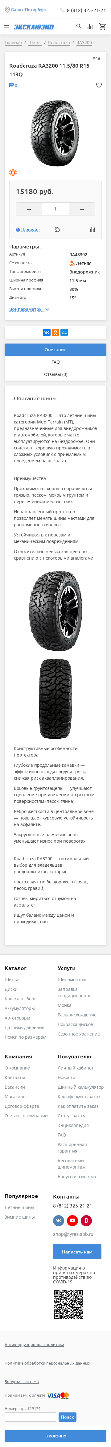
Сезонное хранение (79, 1034)
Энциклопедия (73, 1125)
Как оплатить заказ (78, 1106)
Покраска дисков (75, 1024)
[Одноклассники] (55, 332)
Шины (11, 979)
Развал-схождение (77, 1015)
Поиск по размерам (25, 1037)
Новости (66, 1077)
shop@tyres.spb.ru (73, 1234)
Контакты (15, 1077)
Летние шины (19, 1207)
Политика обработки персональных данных (47, 1363)
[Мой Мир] (64, 332)
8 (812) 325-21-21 (86, 10)
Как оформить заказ (79, 1096)
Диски (11, 989)
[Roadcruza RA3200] (55, 133)
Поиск (67, 1417)
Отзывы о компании (26, 1116)
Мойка (65, 1005)
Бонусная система (77, 1176)
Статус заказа (72, 1116)
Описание (55, 349)
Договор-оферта (22, 1106)
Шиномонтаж (72, 979)
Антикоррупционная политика (34, 1344)
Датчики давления (24, 1027)
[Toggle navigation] (6, 26)
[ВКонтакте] (47, 332)
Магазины (16, 1096)
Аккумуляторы (20, 1008)
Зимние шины (20, 1217)
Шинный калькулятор (81, 1087)
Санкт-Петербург (29, 9)
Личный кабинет (76, 1068)
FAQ (55, 362)
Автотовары (17, 1018)
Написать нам (77, 1252)
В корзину (55, 1436)
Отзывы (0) (55, 374)
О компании (18, 1068)
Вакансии (15, 1087)
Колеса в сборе (21, 999)
